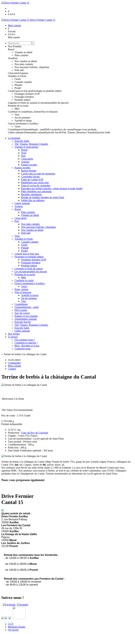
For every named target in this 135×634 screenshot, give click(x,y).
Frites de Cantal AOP (32, 179)
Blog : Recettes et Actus (26, 345)
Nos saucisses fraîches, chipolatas (31, 67)
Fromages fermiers (24, 96)
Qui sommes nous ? (24, 339)
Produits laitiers (22, 99)
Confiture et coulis (17, 111)
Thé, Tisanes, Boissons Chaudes (78, 132)
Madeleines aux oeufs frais (35, 182)
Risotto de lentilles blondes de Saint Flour (42, 197)
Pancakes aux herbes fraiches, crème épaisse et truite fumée (51, 188)
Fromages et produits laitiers (47, 90)
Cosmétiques (14, 129)
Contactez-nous (22, 348)
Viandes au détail (23, 52)
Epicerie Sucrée (54, 132)
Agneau (24, 73)
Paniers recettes (29, 164)
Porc (15, 58)
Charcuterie (14, 73)
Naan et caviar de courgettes (35, 185)
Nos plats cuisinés (23, 64)
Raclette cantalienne (31, 194)
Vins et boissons (49, 111)
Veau (10, 58)
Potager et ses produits (84, 129)
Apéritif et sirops (23, 120)
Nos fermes (14, 333)
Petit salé (19, 70)
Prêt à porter (51, 129)
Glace (17, 126)
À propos (13, 336)
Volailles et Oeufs (17, 76)
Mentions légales (16, 626)
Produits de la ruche (18, 105)
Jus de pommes (22, 117)
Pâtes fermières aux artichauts (36, 191)
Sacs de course (65, 129)
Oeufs (17, 79)
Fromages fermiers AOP (27, 93)
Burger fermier (28, 170)
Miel (16, 108)
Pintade (18, 85)
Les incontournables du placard (52, 102)
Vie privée (13, 629)
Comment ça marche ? (26, 342)
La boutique (14, 138)
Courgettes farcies (30, 176)
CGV (11, 623)
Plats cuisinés (21, 55)
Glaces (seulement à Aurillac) (23, 123)
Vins (16, 114)
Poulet (17, 88)
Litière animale (15, 132)
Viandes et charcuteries (26, 147)
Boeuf (11, 49)
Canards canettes (23, 82)
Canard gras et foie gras (20, 90)
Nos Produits (14, 46)
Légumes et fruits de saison (22, 102)
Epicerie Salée (102, 132)
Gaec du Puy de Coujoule (34, 432)
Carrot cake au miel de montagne (38, 173)
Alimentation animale (34, 132)
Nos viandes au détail (25, 61)
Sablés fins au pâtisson (32, 200)
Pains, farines (34, 111)
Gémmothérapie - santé (33, 129)
